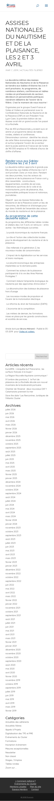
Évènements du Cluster (16, 737)
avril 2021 (9, 634)
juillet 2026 (10, 409)
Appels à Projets (13, 729)
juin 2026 (9, 413)
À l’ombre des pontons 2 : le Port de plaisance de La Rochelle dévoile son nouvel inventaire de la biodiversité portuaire (26, 382)
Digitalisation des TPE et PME (19, 733)
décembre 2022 (12, 569)
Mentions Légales (18, 786)
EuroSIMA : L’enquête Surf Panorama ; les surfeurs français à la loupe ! (24, 370)
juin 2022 (9, 585)
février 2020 (11, 676)
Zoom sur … (11, 767)
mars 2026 (10, 425)
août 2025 (10, 451)
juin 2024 (9, 505)
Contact (35, 789)
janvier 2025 (11, 478)
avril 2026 (10, 421)
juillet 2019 (10, 691)
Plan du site (35, 786)
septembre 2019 (13, 687)
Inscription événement (15, 745)
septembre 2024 (13, 493)
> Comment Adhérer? (25, 781)
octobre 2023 (11, 531)
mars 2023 (10, 558)
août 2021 (10, 619)
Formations (10, 741)
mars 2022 (10, 596)
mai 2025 (9, 463)
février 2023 (11, 562)
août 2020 (10, 665)
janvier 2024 (11, 524)
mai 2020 (10, 668)
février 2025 (11, 474)
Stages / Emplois (13, 760)
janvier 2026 (11, 432)
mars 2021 (10, 638)
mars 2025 (10, 470)
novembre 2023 (13, 527)
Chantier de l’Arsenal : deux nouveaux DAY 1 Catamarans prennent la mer (26, 390)
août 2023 (10, 539)
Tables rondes (12, 764)
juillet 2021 (10, 623)
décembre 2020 (13, 649)
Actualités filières (31, 70)
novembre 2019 (12, 680)
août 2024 (10, 497)
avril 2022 (10, 592)
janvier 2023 (11, 566)
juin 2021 (9, 627)
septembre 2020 (13, 661)
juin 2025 (9, 459)
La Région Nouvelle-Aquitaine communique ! (26, 375)
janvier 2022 (11, 604)
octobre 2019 (11, 684)
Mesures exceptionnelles (16, 748)
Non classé (10, 756)
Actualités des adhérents (17, 722)
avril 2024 (10, 512)
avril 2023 (10, 554)
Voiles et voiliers (27, 331)
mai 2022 (9, 588)
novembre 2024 (13, 486)
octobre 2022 (11, 577)
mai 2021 (9, 630)
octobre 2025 (11, 444)
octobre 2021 (11, 611)
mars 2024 (10, 516)
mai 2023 (9, 550)
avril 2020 (10, 672)
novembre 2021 (12, 608)
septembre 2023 (13, 535)
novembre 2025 (13, 440)
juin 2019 (9, 695)
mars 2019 (10, 707)
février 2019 (10, 710)
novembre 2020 (13, 653)
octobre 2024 (11, 489)
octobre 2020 (11, 657)
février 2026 (11, 428)
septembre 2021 (13, 615)
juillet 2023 (10, 543)
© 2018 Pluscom (27, 797)
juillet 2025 (10, 455)
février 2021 (10, 642)
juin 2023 (9, 546)
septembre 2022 (13, 581)
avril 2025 (10, 466)
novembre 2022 (13, 573)
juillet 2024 (10, 501)
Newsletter (10, 752)
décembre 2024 (12, 482)
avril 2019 (9, 703)
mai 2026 (9, 417)
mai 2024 (9, 508)
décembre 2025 (12, 436)
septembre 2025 (13, 447)
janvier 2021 (11, 646)
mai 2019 (9, 699)
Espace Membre (20, 789)
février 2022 (11, 600)
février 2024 (11, 520)
